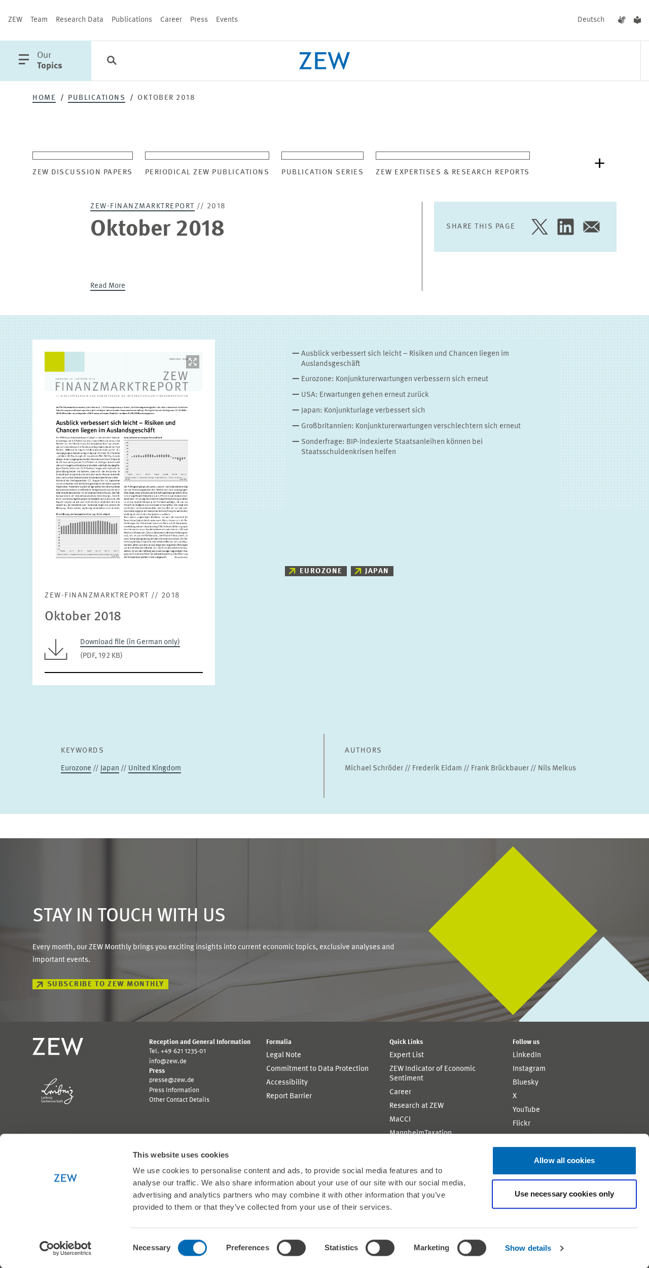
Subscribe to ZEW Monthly (105, 984)
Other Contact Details (179, 1100)
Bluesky (525, 1083)
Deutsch (591, 20)
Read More (107, 286)
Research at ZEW (416, 1106)
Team (39, 20)
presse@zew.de (171, 1080)
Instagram (529, 1069)
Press (199, 20)
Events (227, 20)
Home (44, 98)
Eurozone (321, 571)
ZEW (15, 20)
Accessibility (287, 1083)
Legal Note (283, 1055)
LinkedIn (527, 1055)
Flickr (521, 1124)
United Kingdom (154, 768)
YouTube (526, 1110)
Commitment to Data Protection (317, 1069)
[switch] (291, 1248)
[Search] (111, 61)
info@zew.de (168, 1061)
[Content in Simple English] (637, 20)
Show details (528, 1248)
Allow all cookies (564, 1160)
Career (171, 20)
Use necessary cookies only (565, 1193)
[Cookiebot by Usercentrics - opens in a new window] (65, 1248)
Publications (132, 20)
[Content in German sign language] (622, 20)
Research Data (79, 20)
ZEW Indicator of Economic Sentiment (432, 1074)
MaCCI (400, 1120)
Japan (377, 571)
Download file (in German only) (130, 642)
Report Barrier (289, 1096)
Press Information (174, 1090)
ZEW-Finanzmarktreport (142, 206)
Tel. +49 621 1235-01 (177, 1051)
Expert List (406, 1055)
